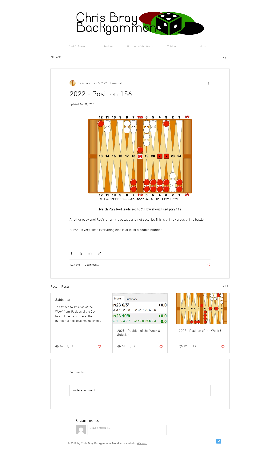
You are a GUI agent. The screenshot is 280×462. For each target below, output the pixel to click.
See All (226, 286)
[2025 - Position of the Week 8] (201, 308)
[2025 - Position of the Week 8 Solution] (140, 308)
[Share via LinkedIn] (90, 253)
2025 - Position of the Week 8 (200, 331)
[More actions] (208, 83)
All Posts (55, 57)
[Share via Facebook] (71, 253)
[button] (224, 57)
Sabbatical (63, 300)
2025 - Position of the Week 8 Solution (138, 333)
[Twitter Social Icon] (218, 441)
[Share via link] (99, 253)
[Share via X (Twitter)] (80, 253)
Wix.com (142, 443)
